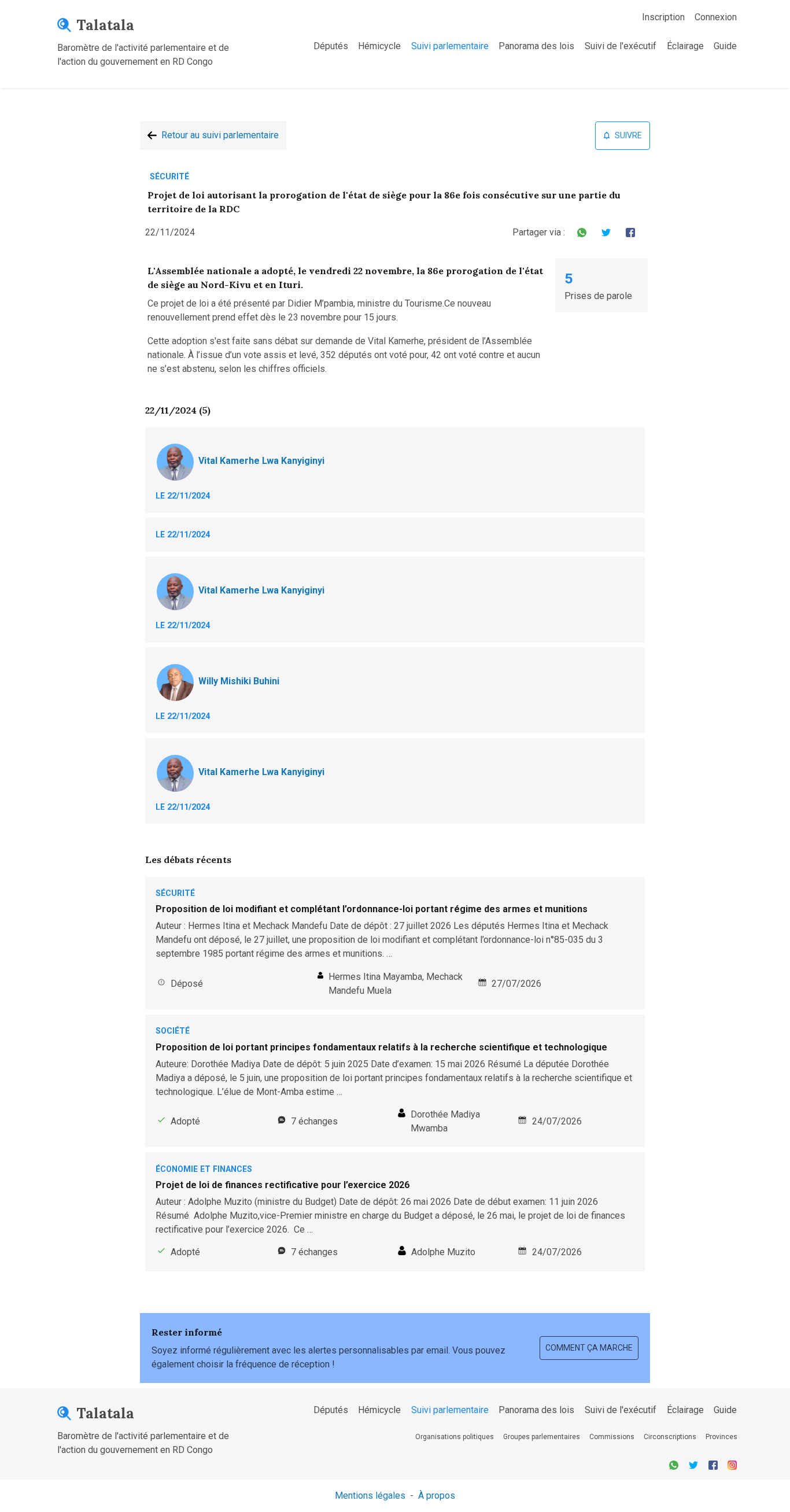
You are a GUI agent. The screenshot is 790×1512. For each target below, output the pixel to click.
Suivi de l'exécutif (620, 45)
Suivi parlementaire (450, 45)
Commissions (611, 1437)
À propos (436, 1495)
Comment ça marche (589, 1347)
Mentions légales (370, 1495)
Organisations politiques (454, 1437)
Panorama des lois (536, 45)
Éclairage (685, 45)
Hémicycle (379, 45)
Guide (725, 45)
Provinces (721, 1437)
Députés (330, 45)
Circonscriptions (670, 1437)
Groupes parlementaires (541, 1437)
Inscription (663, 17)
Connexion (716, 17)
